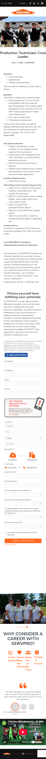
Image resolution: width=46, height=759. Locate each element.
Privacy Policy (10, 544)
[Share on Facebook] (30, 3)
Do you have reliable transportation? (18, 500)
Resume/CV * (9, 449)
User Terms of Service (15, 413)
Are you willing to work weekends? (18, 490)
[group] (23, 608)
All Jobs (8, 3)
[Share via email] (42, 3)
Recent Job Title (10, 472)
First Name (9, 361)
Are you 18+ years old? (14, 522)
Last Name (9, 370)
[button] (18, 627)
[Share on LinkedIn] (34, 3)
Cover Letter (9, 464)
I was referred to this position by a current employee (22, 533)
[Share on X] (38, 3)
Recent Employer (11, 481)
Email (7, 380)
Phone (7, 389)
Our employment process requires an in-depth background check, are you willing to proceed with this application (23, 511)
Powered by (18, 754)
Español (23, 3)
